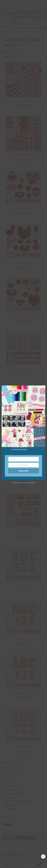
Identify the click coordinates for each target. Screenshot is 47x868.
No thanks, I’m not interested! (23, 483)
